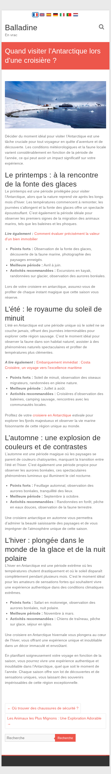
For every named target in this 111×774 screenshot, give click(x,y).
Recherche (65, 738)
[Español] (48, 15)
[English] (42, 15)
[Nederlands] (75, 15)
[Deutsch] (55, 15)
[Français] (35, 15)
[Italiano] (62, 15)
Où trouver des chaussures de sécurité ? (42, 708)
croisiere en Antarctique (52, 415)
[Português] (69, 15)
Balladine (21, 27)
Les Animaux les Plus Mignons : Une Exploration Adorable (54, 721)
